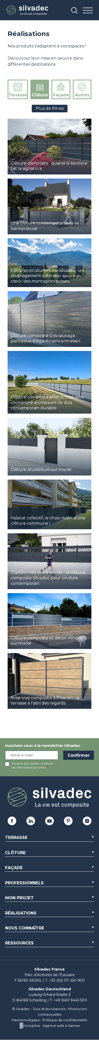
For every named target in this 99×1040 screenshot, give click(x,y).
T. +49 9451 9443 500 (68, 1000)
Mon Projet (19, 897)
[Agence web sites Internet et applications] (21, 1026)
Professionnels (24, 882)
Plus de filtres (50, 108)
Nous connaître (24, 928)
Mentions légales (26, 1020)
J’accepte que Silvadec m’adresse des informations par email (32, 765)
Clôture (40, 95)
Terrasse (17, 95)
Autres (82, 95)
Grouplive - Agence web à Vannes (52, 1026)
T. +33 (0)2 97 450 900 (65, 980)
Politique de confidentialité (64, 1020)
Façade (61, 95)
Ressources (19, 943)
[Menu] (88, 10)
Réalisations (21, 913)
